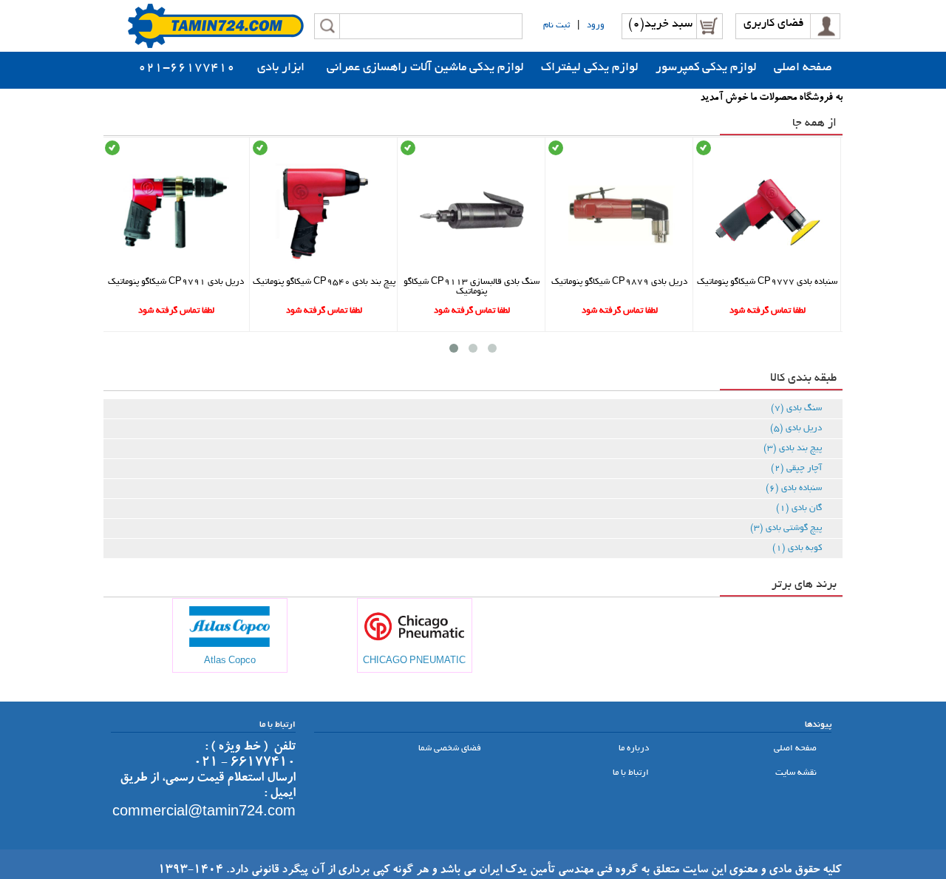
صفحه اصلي (796, 748)
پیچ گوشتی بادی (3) (786, 528)
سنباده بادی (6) (794, 488)
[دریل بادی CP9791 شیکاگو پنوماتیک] (176, 270)
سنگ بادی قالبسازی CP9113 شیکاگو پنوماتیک (472, 286)
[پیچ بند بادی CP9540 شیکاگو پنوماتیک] (324, 270)
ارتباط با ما (632, 773)
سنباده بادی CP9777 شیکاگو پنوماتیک (767, 282)
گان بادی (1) (799, 508)
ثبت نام (556, 25)
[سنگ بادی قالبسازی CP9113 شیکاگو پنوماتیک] (471, 270)
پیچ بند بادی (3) (792, 448)
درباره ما (635, 748)
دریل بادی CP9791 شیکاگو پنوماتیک (176, 282)
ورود (596, 25)
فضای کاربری (773, 24)
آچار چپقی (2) (796, 468)
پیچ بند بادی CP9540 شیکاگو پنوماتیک (324, 282)
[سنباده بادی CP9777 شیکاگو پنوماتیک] (767, 270)
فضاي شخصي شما (450, 748)
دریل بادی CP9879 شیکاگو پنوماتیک (619, 282)
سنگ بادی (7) (796, 408)
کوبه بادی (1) (797, 548)
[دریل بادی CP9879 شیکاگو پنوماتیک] (619, 270)
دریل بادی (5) (796, 428)
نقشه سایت (797, 773)
